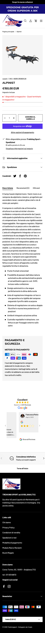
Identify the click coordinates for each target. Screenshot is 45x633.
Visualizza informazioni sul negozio (19, 148)
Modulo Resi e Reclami (12, 548)
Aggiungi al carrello (30, 118)
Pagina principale (8, 31)
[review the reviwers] (20, 423)
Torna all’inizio (22, 468)
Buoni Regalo (8, 553)
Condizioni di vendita (11, 532)
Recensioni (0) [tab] (23, 188)
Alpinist (19, 31)
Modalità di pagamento (12, 542)
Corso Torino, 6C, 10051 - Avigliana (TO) (19, 569)
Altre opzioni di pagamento (22, 132)
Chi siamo (6, 522)
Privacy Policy (8, 527)
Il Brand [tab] (36, 188)
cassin (4, 79)
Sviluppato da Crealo (25, 627)
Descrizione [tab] (7, 188)
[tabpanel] (22, 262)
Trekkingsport (12, 627)
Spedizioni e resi (9, 537)
